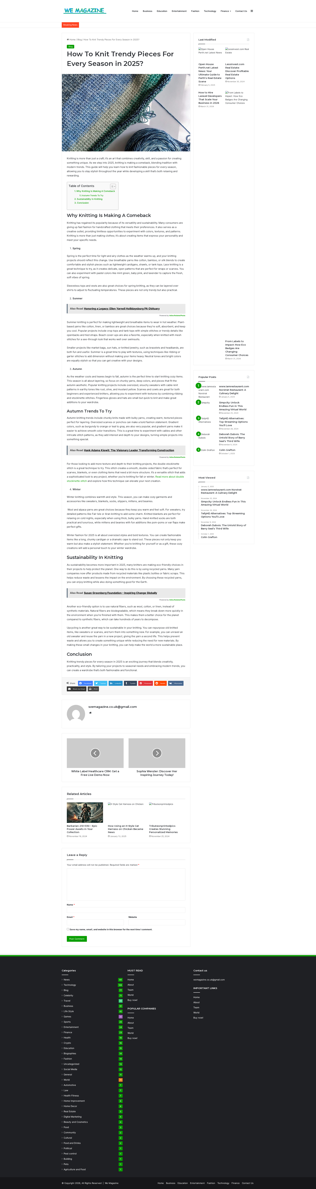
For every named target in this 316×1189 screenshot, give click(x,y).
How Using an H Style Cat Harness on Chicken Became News (125, 829)
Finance (225, 11)
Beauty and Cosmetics (76, 1122)
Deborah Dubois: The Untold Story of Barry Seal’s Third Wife (232, 438)
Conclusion (83, 202)
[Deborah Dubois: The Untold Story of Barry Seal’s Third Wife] (207, 439)
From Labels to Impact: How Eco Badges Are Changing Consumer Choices (236, 348)
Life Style (69, 1011)
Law (66, 1090)
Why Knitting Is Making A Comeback (95, 191)
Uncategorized (71, 1064)
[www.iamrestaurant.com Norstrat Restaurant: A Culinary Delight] (207, 392)
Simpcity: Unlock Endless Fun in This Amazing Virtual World (232, 406)
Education (162, 11)
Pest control (70, 1153)
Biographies (70, 1053)
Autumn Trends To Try (92, 195)
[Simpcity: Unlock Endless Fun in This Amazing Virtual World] (207, 407)
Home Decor (70, 1106)
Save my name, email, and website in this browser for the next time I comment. (111, 929)
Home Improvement (74, 1101)
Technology (210, 11)
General (68, 1074)
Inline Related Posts (177, 315)
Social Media (70, 1069)
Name (71, 904)
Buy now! (132, 1000)
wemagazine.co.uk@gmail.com (112, 707)
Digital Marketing (72, 1116)
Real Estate (70, 1111)
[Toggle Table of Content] (111, 186)
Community (70, 1132)
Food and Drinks (72, 1143)
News (67, 979)
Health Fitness (71, 1095)
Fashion (195, 11)
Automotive (70, 1085)
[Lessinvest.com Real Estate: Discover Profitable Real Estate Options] (237, 54)
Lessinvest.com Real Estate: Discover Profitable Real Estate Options (237, 71)
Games (67, 1016)
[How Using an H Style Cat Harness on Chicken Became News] (126, 812)
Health (67, 1037)
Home (135, 11)
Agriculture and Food (75, 1169)
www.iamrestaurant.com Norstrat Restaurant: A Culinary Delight (234, 390)
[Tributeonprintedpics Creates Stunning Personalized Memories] (167, 812)
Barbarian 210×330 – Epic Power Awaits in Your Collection (82, 829)
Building (68, 1159)
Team (130, 990)
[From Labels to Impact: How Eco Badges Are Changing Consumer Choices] (237, 214)
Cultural (68, 1137)
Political (68, 1148)
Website (132, 917)
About (131, 984)
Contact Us (241, 11)
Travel (67, 1000)
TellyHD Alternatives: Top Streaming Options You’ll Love (233, 422)
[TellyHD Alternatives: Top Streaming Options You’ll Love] (207, 423)
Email (70, 917)
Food (66, 1127)
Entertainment (179, 11)
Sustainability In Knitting (89, 199)
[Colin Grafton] (207, 454)
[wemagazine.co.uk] (85, 11)
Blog (79, 39)
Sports (67, 1021)
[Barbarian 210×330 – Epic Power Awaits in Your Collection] (85, 812)
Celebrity (68, 995)
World (67, 1079)
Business (147, 11)
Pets (66, 1164)
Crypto (67, 1043)
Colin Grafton (227, 450)
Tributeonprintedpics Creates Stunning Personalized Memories (163, 829)
